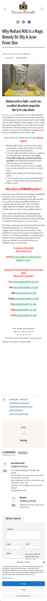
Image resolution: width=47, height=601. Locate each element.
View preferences (23, 596)
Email (27, 544)
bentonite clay (13, 399)
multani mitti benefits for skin (18, 414)
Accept (23, 584)
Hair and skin (21, 58)
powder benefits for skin (26, 304)
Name (9, 544)
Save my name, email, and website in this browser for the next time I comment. (23, 558)
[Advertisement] (23, 367)
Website (9, 553)
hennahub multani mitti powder (19, 403)
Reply (4, 470)
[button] (44, 562)
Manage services (7, 578)
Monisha (26, 54)
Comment (10, 529)
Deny (24, 590)
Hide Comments (23, 453)
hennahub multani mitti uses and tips (20, 407)
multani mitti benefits (16, 410)
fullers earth (23, 399)
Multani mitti (7, 115)
